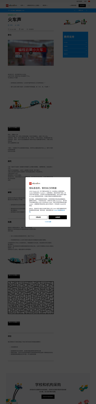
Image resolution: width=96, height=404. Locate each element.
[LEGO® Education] (34, 183)
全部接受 (57, 217)
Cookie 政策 (57, 210)
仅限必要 (38, 217)
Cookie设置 (48, 221)
